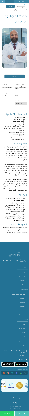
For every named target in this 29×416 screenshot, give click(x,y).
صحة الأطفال (22, 306)
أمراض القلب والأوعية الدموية (18, 294)
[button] (2, 6)
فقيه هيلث (21, 1)
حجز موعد (23, 272)
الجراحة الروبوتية (21, 298)
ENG (2, 1)
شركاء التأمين (22, 280)
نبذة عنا (23, 324)
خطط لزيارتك (22, 328)
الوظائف (23, 332)
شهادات (23, 284)
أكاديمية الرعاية (22, 336)
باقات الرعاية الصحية (21, 276)
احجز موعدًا (10, 6)
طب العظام (22, 310)
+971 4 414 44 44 (20, 355)
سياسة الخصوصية (21, 341)
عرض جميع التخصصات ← (19, 314)
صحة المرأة (22, 302)
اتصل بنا (23, 345)
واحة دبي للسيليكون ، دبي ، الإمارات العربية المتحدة (14, 351)
